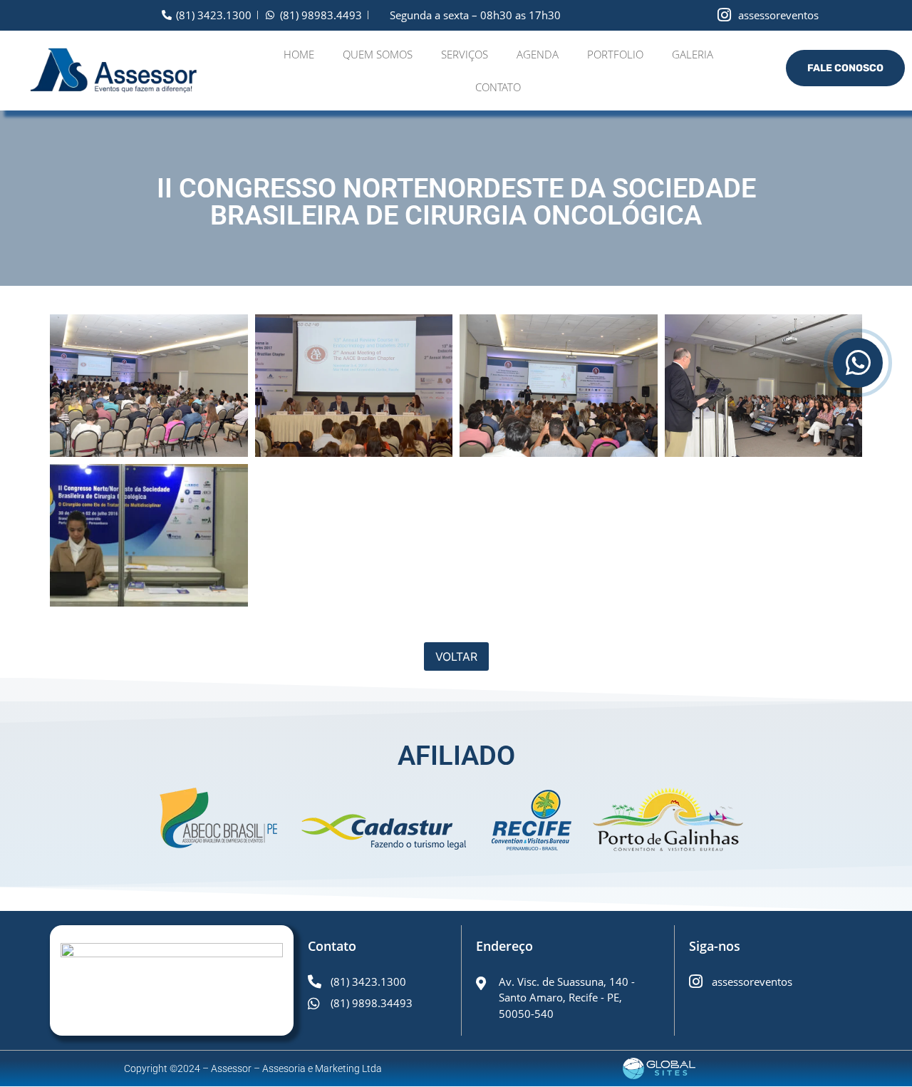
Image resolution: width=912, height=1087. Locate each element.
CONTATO (498, 87)
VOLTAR (456, 656)
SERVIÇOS (464, 54)
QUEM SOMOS (378, 54)
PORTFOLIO (615, 54)
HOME (299, 54)
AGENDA (538, 54)
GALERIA (692, 54)
